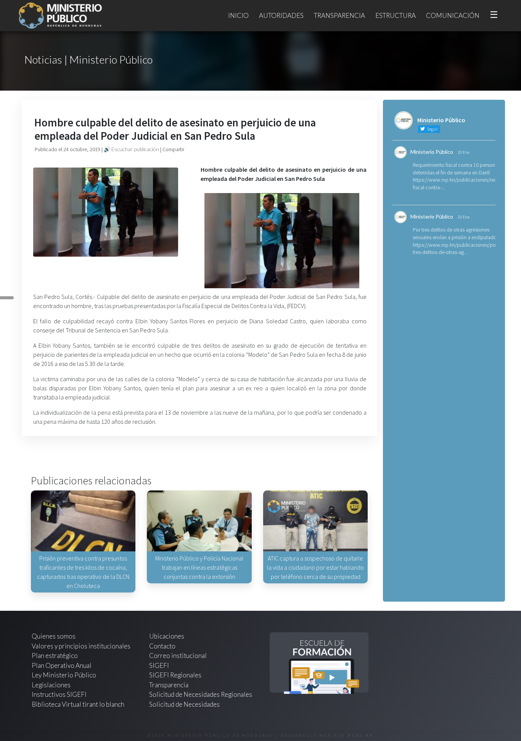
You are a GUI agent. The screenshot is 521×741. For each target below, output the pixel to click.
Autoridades (281, 15)
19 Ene (463, 152)
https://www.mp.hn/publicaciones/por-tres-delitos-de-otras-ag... (456, 248)
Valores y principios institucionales (81, 646)
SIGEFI (159, 665)
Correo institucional (178, 656)
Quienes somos (54, 636)
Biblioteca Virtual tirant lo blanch (78, 704)
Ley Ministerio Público (64, 675)
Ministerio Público (431, 152)
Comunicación (452, 15)
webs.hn (360, 735)
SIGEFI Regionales (175, 675)
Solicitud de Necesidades (184, 704)
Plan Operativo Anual (62, 665)
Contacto (162, 646)
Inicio (238, 15)
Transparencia (339, 15)
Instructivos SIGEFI (59, 694)
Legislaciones (51, 685)
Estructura (395, 15)
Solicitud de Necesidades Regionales (200, 694)
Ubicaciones (166, 636)
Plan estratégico (55, 656)
